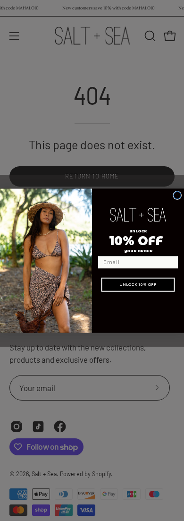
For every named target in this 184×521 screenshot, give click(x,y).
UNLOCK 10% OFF (138, 284)
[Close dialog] (177, 195)
